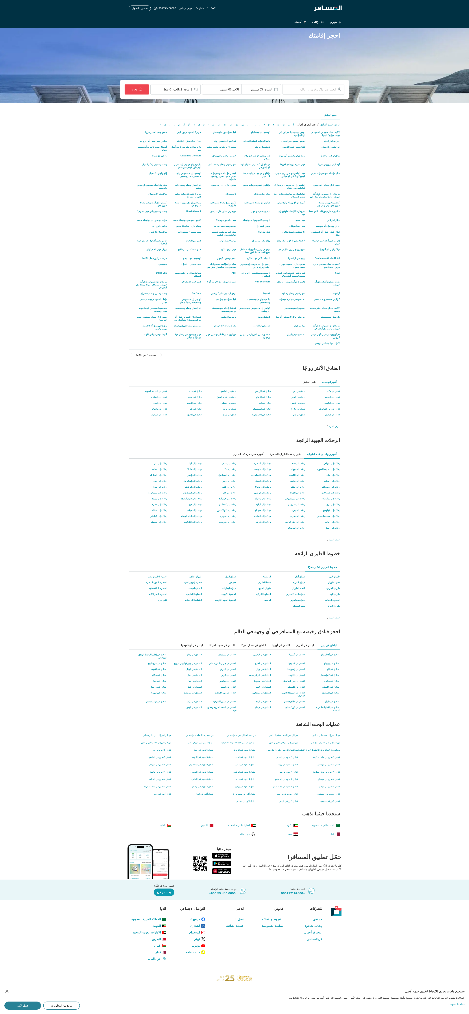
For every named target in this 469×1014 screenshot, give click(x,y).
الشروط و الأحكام (272, 919)
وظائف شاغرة (313, 925)
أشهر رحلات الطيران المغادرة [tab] (285, 454)
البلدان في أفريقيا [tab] (305, 645)
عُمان (157, 945)
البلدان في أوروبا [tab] (281, 645)
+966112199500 (293, 893)
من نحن (317, 919)
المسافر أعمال (313, 932)
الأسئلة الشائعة (235, 925)
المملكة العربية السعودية (146, 919)
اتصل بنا (239, 919)
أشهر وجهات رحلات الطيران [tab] (322, 454)
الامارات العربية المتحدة (146, 932)
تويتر (197, 939)
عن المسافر (315, 939)
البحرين (156, 939)
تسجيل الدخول (140, 8)
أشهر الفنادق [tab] (309, 381)
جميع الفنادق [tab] (330, 114)
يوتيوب (196, 945)
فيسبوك (195, 919)
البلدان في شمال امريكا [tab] (253, 645)
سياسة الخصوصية (272, 925)
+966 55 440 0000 (222, 893)
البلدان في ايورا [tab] (328, 645)
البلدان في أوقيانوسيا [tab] (192, 645)
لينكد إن (195, 925)
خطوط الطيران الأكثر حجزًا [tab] (322, 567)
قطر (158, 952)
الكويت (156, 925)
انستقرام (194, 932)
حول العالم (154, 958)
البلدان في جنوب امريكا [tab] (222, 645)
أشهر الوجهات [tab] (329, 381)
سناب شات (193, 952)
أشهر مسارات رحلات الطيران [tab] (248, 454)
